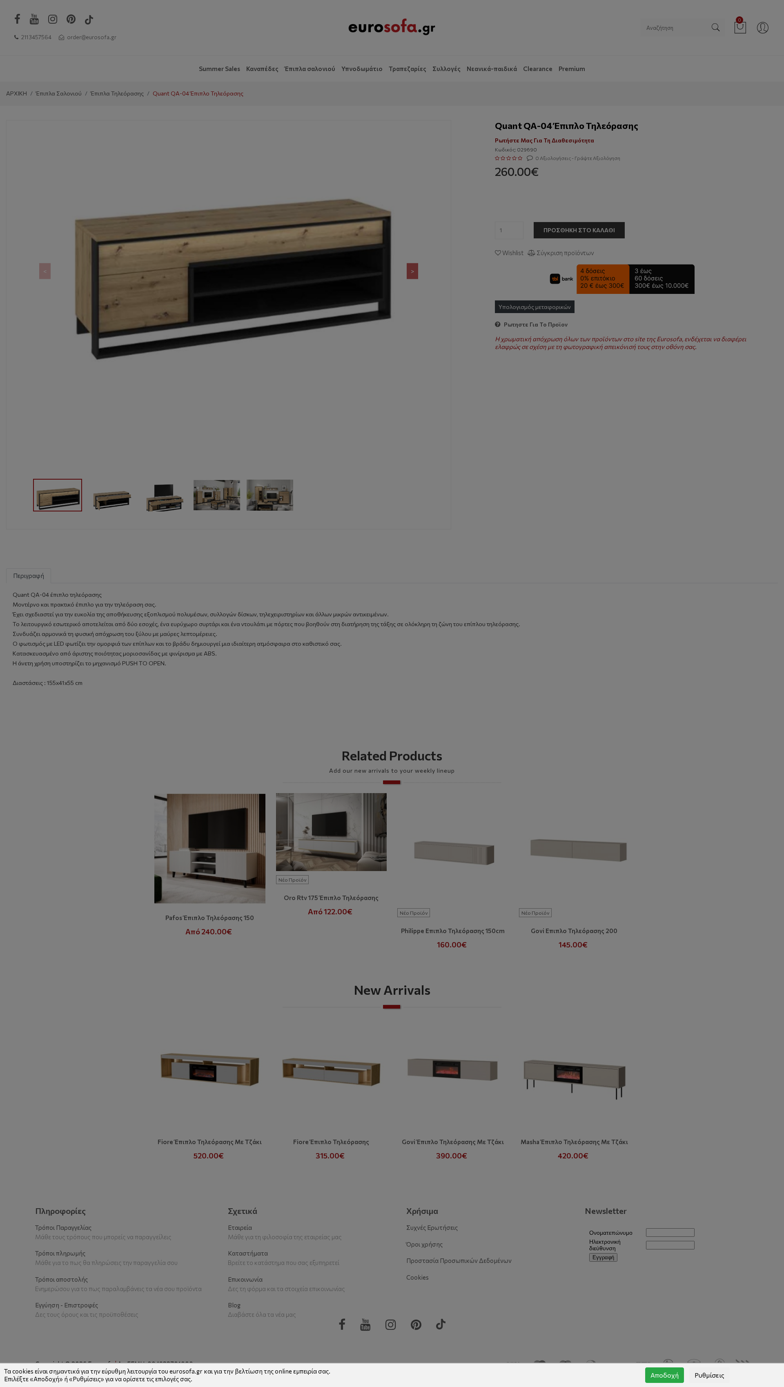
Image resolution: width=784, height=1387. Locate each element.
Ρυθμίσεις (709, 1375)
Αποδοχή (664, 1375)
